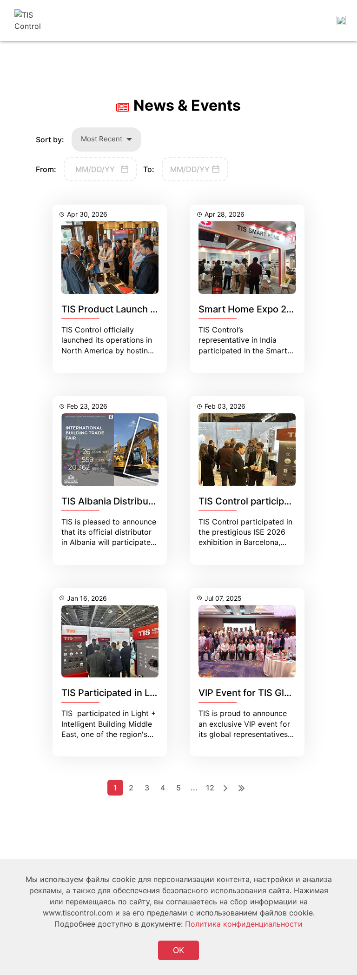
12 (210, 787)
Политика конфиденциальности (244, 924)
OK (178, 950)
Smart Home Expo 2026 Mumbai (270, 309)
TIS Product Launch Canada (122, 309)
